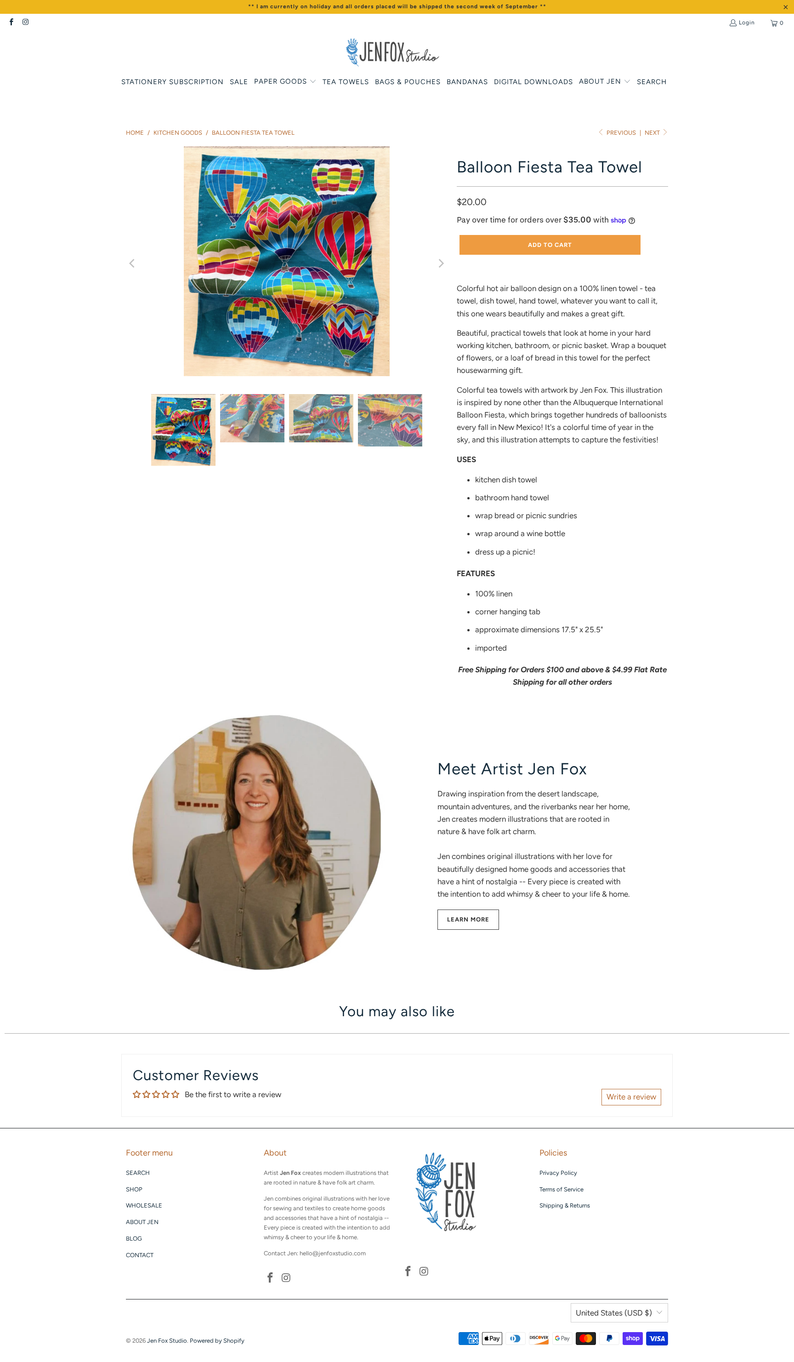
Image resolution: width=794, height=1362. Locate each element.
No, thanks (681, 769)
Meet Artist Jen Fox (512, 768)
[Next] (440, 263)
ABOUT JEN (142, 1222)
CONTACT (139, 1255)
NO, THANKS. (681, 738)
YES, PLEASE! (681, 703)
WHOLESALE (144, 1205)
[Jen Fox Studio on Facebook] (11, 23)
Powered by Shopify (217, 1340)
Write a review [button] (631, 1096)
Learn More (468, 919)
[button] (285, 82)
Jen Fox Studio (167, 1340)
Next (653, 132)
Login (747, 22)
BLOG (134, 1238)
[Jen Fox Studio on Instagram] (25, 23)
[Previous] (132, 263)
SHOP (134, 1189)
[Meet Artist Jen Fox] (259, 842)
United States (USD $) (614, 1312)
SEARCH (138, 1172)
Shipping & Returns (564, 1205)
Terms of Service (561, 1189)
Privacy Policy (558, 1172)
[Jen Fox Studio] (393, 53)
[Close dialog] (772, 589)
